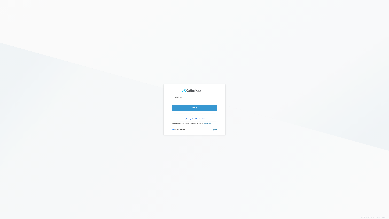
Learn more (207, 123)
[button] (194, 119)
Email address (178, 97)
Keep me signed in (179, 129)
